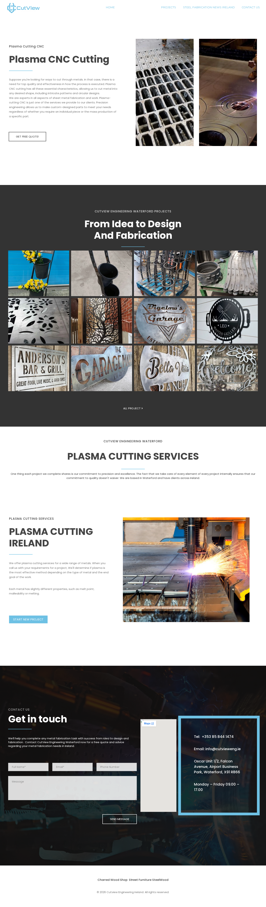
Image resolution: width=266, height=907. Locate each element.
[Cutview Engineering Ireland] (25, 8)
